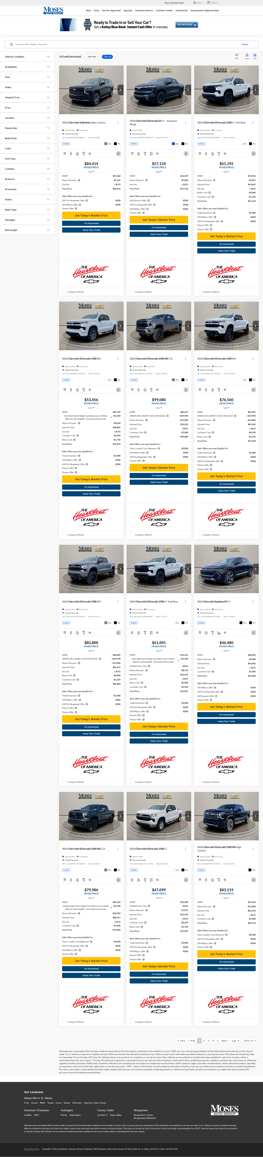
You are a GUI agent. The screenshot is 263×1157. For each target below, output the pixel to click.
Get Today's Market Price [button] (91, 215)
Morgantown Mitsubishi (145, 1118)
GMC (36, 1115)
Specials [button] (128, 10)
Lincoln (34, 1103)
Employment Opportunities (205, 10)
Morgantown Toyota (143, 1115)
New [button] (88, 10)
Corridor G (102, 1115)
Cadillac (28, 1115)
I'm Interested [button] (91, 223)
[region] (91, 192)
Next (224, 1040)
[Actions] (118, 122)
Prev (192, 1040)
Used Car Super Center (95, 1103)
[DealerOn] (32, 1149)
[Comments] (118, 154)
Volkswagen (75, 1115)
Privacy (80, 1149)
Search (245, 44)
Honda (64, 1115)
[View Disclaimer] (90, 153)
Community (182, 10)
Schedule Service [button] (144, 10)
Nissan (67, 1103)
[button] (120, 90)
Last (235, 1040)
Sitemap (72, 1149)
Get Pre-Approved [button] (111, 10)
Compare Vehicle (75, 291)
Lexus (58, 1103)
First (182, 1040)
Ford (26, 1103)
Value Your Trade (91, 229)
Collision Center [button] (164, 10)
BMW (42, 1103)
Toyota (50, 1103)
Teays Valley (115, 1115)
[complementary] (254, 1148)
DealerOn (63, 1149)
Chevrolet (77, 1103)
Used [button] (96, 10)
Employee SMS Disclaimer (95, 1149)
